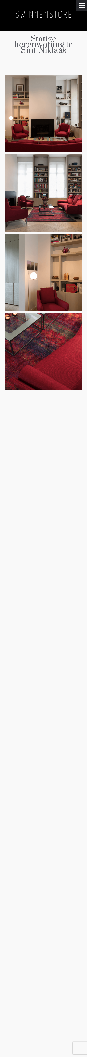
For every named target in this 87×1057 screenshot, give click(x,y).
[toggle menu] (81, 5)
